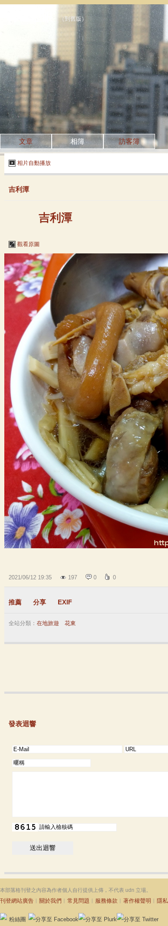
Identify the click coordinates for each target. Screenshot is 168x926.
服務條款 (106, 901)
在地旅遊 (48, 623)
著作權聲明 (137, 901)
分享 (39, 602)
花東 (70, 623)
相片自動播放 (34, 163)
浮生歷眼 (31, 16)
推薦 (15, 602)
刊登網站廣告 (17, 901)
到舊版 (73, 19)
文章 (26, 141)
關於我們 (50, 901)
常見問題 (78, 901)
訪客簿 (129, 141)
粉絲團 (17, 919)
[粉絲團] (3, 916)
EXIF (65, 602)
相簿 (77, 141)
